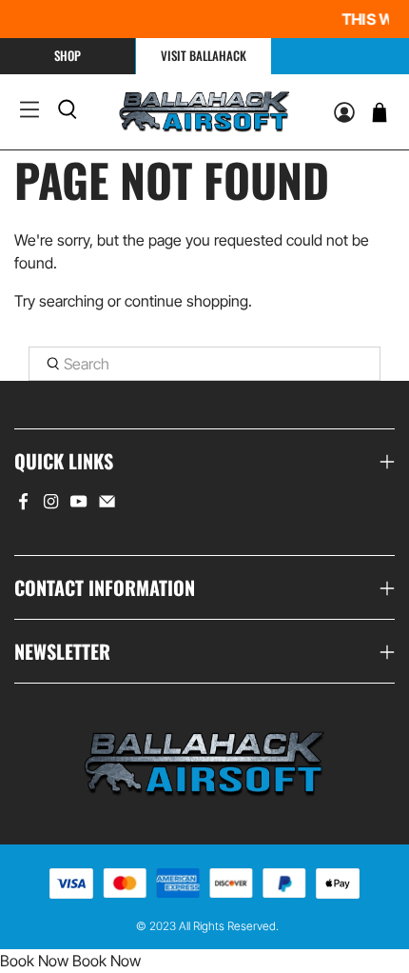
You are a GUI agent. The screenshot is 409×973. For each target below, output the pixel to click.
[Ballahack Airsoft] (204, 111)
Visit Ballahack (203, 55)
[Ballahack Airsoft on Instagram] (51, 505)
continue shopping (186, 300)
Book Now (34, 960)
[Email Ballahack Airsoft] (107, 505)
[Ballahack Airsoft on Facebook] (23, 505)
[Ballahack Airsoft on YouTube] (78, 505)
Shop (67, 55)
